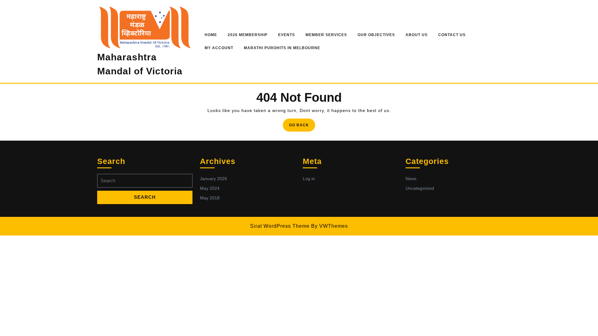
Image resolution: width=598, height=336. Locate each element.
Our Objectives (376, 35)
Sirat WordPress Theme (280, 226)
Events (286, 35)
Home (211, 35)
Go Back (302, 127)
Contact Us (452, 35)
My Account (219, 48)
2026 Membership (248, 35)
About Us (417, 35)
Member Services (326, 35)
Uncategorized (420, 188)
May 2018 (210, 197)
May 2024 (210, 188)
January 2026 (213, 178)
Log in (309, 178)
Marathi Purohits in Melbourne (282, 48)
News (411, 178)
